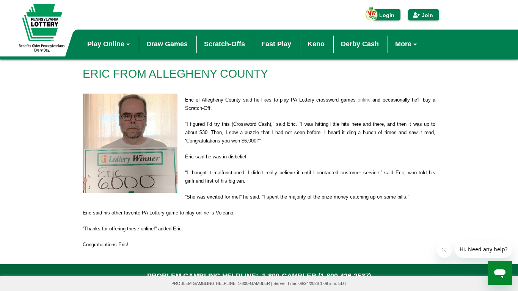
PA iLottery (42, 28)
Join (427, 15)
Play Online (106, 44)
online (364, 100)
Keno (316, 44)
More (404, 44)
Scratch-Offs (224, 44)
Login (386, 15)
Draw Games (167, 44)
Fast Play (276, 44)
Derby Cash (360, 44)
